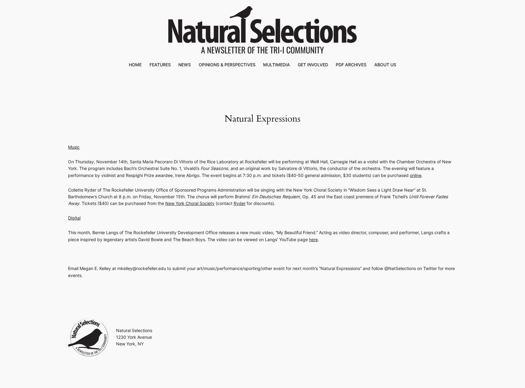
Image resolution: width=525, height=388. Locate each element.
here (313, 239)
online (415, 175)
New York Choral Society (189, 203)
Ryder (239, 203)
